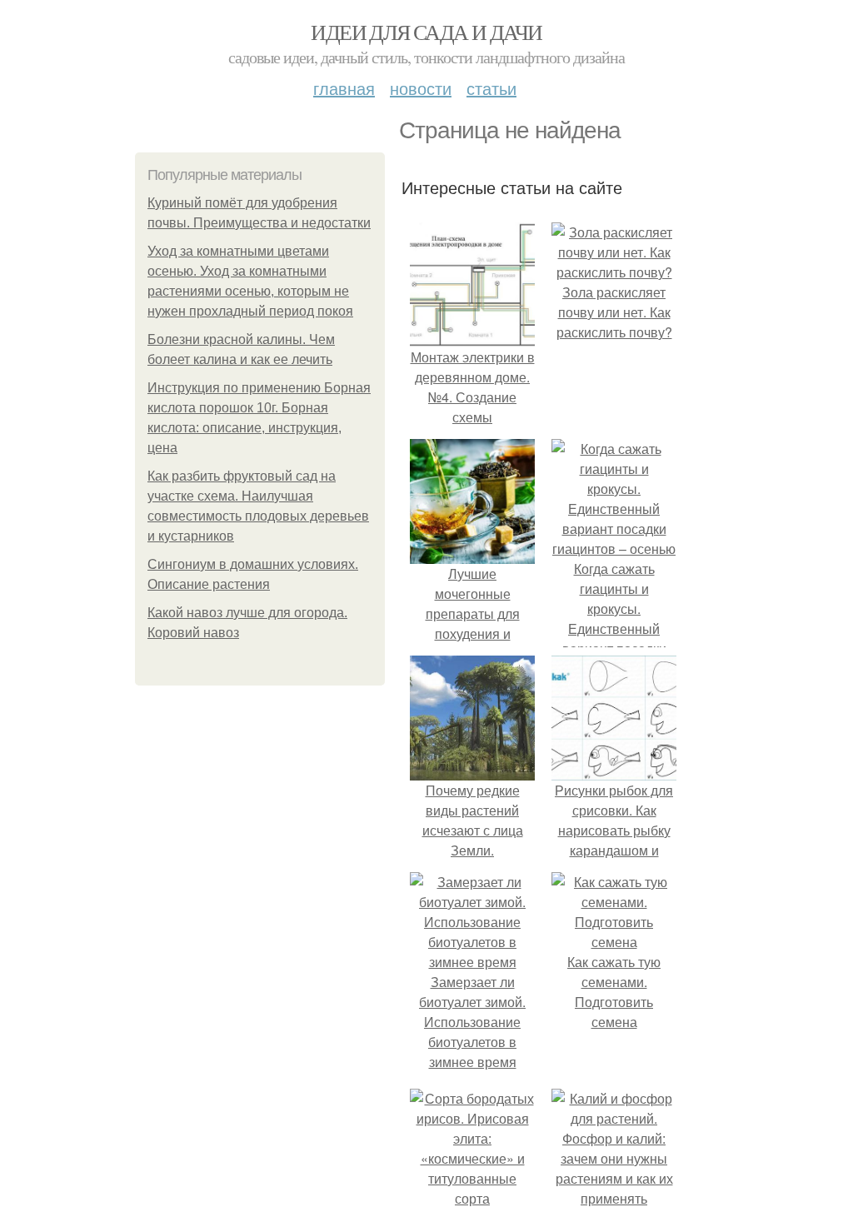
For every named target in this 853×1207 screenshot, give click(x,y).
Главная (344, 88)
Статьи (491, 88)
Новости (420, 88)
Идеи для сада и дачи (426, 31)
